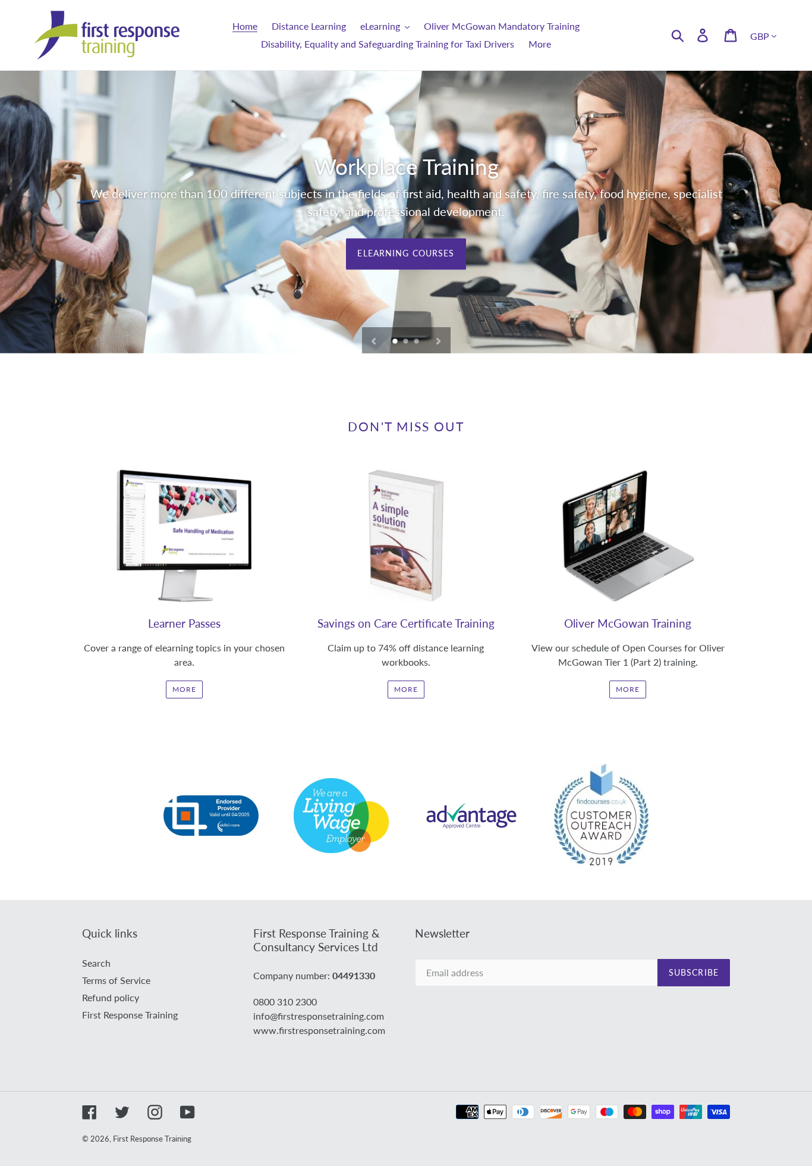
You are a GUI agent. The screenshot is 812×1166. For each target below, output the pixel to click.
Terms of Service (116, 980)
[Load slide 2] (406, 342)
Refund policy (110, 997)
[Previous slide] (374, 340)
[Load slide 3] (417, 342)
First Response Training (130, 1014)
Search (96, 962)
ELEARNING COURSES (405, 254)
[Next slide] (438, 340)
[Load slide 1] (395, 342)
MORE (184, 689)
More (406, 689)
